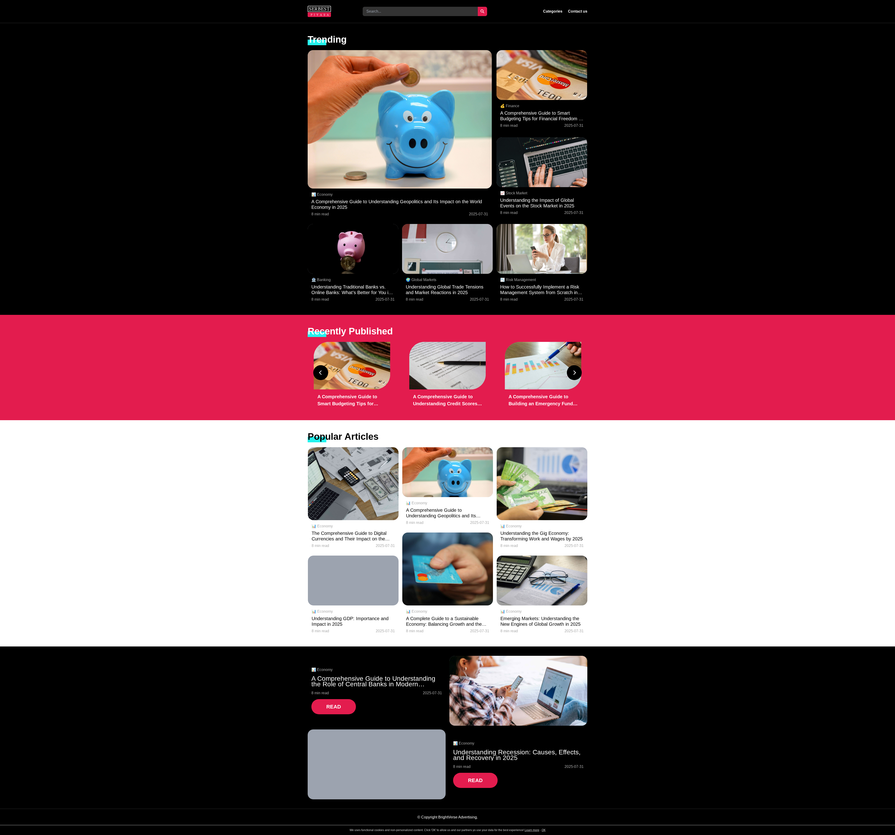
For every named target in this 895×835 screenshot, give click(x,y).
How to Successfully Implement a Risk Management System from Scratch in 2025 (539, 289)
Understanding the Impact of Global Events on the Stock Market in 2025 (537, 203)
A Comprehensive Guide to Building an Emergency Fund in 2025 (541, 400)
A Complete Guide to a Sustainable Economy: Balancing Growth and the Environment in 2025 (444, 621)
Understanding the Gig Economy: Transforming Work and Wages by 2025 (541, 536)
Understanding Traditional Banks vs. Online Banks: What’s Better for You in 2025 (351, 289)
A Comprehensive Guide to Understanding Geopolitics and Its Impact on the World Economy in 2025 (396, 204)
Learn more (532, 830)
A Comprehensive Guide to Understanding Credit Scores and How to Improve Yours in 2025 (445, 400)
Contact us (577, 11)
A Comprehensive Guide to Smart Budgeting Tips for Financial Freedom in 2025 (541, 115)
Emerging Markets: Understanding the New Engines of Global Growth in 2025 (540, 621)
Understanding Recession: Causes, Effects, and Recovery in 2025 (517, 755)
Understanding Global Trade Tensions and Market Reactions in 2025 (444, 289)
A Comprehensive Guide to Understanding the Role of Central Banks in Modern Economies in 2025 (373, 681)
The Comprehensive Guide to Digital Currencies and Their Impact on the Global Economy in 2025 (349, 536)
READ (333, 707)
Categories (552, 11)
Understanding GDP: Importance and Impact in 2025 (350, 621)
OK (544, 830)
